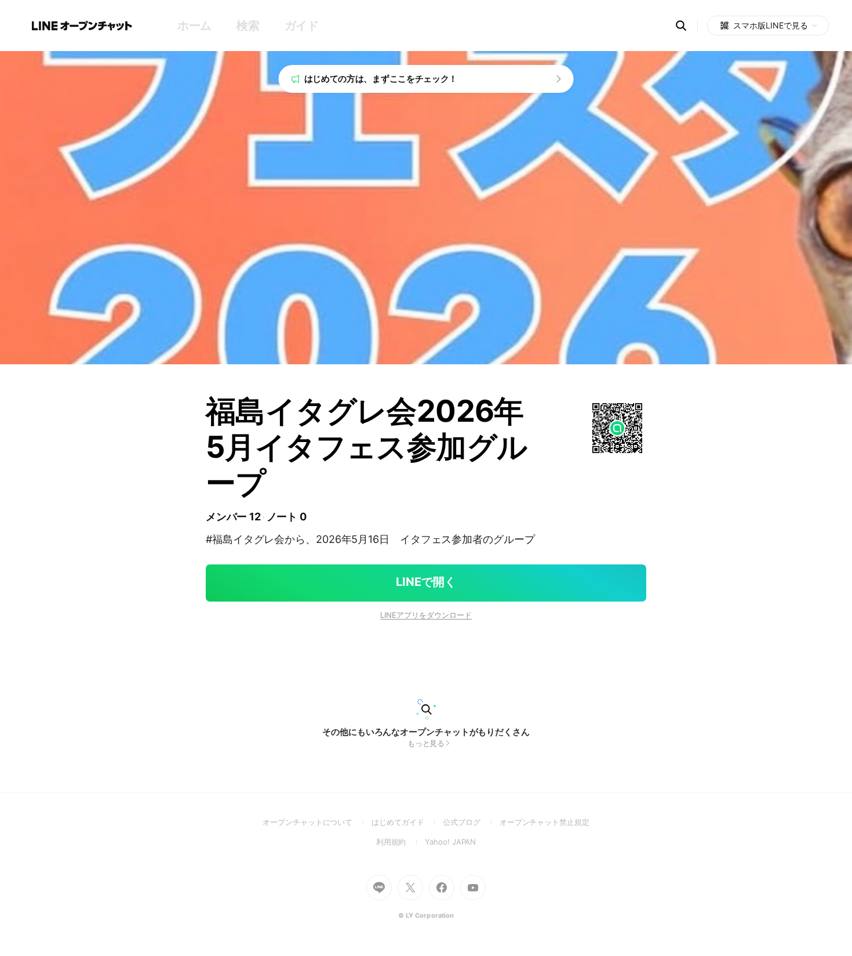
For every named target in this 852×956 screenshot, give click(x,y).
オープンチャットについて (317, 822)
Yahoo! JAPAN (450, 841)
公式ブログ (471, 822)
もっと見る (426, 743)
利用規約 (400, 841)
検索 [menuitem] (247, 25)
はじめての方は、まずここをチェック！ (381, 78)
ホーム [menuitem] (194, 25)
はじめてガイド (407, 822)
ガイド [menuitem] (302, 25)
